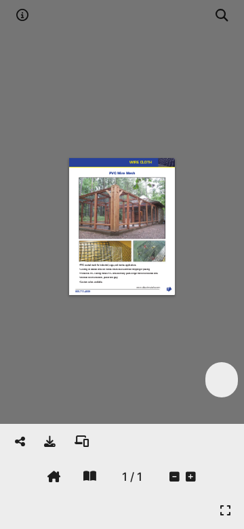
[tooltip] (50, 441)
